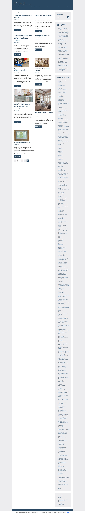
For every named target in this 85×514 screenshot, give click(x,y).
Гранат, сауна (60, 232)
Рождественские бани (62, 389)
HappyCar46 (60, 101)
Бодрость (59, 208)
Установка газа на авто (62, 462)
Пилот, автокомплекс (62, 366)
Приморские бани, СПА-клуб (63, 377)
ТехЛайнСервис (61, 445)
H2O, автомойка (61, 97)
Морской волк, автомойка (62, 332)
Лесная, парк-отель (61, 306)
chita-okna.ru (19, 3)
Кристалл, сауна (61, 292)
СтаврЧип (60, 436)
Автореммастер (61, 143)
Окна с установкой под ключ (22, 142)
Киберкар (59, 282)
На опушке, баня (61, 336)
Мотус (59, 333)
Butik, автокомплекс (61, 85)
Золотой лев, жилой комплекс (63, 269)
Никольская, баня (61, 344)
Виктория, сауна (61, 218)
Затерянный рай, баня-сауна (63, 258)
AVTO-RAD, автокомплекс (62, 82)
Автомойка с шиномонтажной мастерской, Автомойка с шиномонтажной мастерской (63, 136)
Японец (59, 488)
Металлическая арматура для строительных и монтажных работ (63, 36)
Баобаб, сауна (60, 199)
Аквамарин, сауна (61, 170)
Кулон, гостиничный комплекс (63, 295)
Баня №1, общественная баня (63, 189)
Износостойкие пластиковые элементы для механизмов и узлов (63, 58)
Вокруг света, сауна (61, 219)
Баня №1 (59, 188)
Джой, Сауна (60, 240)
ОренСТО (60, 356)
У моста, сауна (60, 452)
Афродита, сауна (61, 181)
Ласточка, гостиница (61, 296)
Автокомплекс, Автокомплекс (63, 126)
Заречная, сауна (61, 256)
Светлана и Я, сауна (61, 410)
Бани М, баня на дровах (62, 184)
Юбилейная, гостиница (62, 481)
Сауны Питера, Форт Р (62, 406)
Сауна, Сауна (60, 403)
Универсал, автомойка (62, 458)
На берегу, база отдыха (62, 334)
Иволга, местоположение (62, 270)
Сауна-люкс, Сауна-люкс (62, 402)
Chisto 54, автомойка (62, 92)
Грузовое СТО (60, 237)
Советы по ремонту (26, 6)
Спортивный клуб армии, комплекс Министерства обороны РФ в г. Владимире (63, 433)
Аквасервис (60, 171)
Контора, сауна (61, 291)
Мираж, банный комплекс (62, 323)
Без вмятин (60, 201)
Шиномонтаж (60, 473)
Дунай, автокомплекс (62, 249)
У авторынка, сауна (61, 451)
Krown (59, 106)
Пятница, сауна (61, 380)
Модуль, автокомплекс (62, 329)
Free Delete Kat (60, 96)
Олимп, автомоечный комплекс (63, 351)
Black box (59, 84)
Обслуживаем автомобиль (44, 6)
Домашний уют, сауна (62, 247)
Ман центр (60, 314)
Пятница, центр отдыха (62, 382)
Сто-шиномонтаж (61, 443)
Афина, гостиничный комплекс (63, 178)
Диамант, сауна (61, 241)
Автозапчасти (60, 125)
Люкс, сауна (60, 310)
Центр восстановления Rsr (63, 470)
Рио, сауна (60, 388)
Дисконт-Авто (60, 245)
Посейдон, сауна (61, 371)
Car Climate (60, 88)
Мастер (59, 315)
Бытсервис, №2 (61, 210)
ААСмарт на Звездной (62, 115)
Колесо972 (60, 289)
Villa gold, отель (61, 114)
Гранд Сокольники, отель (62, 233)
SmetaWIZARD (60, 39)
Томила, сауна (60, 448)
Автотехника (60, 164)
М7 (58, 311)
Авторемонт (60, 144)
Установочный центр (62, 463)
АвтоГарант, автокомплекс (63, 122)
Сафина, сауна (61, 407)
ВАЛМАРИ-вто (60, 212)
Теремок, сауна (61, 444)
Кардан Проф (60, 281)
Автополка (60, 140)
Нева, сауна (60, 340)
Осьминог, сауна (61, 360)
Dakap (59, 93)
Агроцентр (60, 169)
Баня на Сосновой (61, 195)
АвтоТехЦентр (60, 166)
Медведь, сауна (61, 322)
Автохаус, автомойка (62, 167)
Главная (19, 6)
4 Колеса (59, 81)
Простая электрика (61, 6)
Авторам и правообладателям (63, 141)
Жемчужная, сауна (61, 255)
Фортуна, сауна (61, 466)
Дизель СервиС (61, 244)
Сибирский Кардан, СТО (62, 417)
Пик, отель (60, 365)
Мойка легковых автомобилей (63, 330)
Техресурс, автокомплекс (62, 447)
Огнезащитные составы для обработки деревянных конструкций (63, 47)
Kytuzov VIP (60, 107)
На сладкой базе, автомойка (63, 337)
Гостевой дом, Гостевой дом (63, 230)
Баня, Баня (60, 196)
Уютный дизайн (34, 6)
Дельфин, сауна (61, 238)
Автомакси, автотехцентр (62, 127)
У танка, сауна (60, 454)
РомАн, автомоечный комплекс (63, 391)
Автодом (59, 123)
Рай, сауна (60, 384)
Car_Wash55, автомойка (62, 89)
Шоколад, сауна (61, 480)
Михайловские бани (61, 326)
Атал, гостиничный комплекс (63, 173)
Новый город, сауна (61, 345)
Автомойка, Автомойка (62, 138)
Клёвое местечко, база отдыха (63, 284)
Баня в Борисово (61, 192)
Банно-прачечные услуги (62, 186)
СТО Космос (60, 441)
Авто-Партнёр (60, 118)
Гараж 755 (60, 222)
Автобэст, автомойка (62, 121)
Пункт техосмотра (61, 378)
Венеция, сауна (61, 217)
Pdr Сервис (60, 111)
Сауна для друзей (61, 397)
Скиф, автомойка (61, 425)
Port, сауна (60, 112)
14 (24, 160)
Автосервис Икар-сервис (62, 162)
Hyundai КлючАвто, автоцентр (63, 103)
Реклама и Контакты (61, 385)
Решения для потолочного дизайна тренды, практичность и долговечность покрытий (63, 32)
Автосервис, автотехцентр (63, 163)
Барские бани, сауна (61, 200)
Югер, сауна (60, 482)
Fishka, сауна (60, 95)
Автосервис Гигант (61, 160)
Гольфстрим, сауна (61, 223)
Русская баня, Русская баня (63, 393)
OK (67, 512)
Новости (68, 6)
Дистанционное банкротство (43, 15)
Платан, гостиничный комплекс (63, 367)
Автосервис (60, 147)
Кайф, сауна (60, 280)
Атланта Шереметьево (62, 174)
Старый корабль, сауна (62, 440)
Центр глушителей (61, 471)
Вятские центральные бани (63, 221)
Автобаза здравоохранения (63, 119)
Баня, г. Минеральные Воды (63, 197)
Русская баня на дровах (62, 392)
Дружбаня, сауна (61, 248)
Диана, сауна (60, 243)
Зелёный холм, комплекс (62, 262)
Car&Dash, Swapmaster (62, 90)
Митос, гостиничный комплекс (63, 325)
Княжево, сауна (61, 288)
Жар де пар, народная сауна (63, 254)
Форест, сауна (60, 465)
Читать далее (37, 31)
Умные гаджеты (54, 6)
